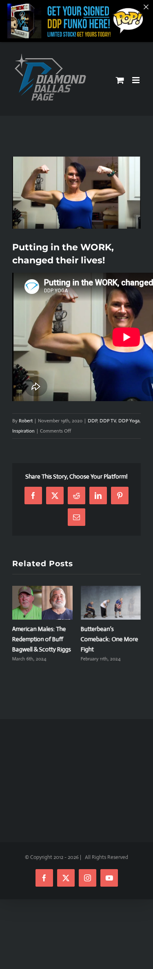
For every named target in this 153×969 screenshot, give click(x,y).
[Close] (146, 7)
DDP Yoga (129, 420)
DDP (92, 420)
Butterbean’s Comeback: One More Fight (109, 639)
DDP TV (108, 420)
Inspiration (23, 431)
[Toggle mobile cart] (120, 80)
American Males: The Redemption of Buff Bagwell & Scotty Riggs (41, 639)
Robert (26, 420)
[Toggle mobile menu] (136, 80)
